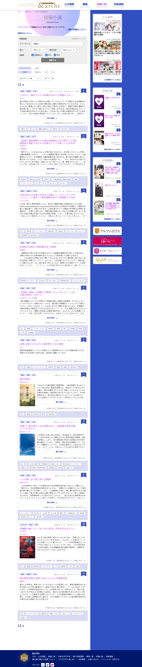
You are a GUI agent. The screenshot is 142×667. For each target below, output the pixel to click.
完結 (77, 566)
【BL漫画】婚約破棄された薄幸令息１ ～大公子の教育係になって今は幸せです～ (112, 206)
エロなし (63, 183)
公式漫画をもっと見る (112, 80)
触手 (43, 414)
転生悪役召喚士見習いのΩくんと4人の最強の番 (43, 578)
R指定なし (38, 55)
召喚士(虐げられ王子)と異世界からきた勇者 (41, 344)
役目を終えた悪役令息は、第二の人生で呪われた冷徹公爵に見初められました (107, 53)
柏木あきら (24, 382)
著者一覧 (89, 656)
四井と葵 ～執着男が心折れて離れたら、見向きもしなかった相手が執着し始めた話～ (112, 170)
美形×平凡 (25, 129)
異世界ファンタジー (28, 280)
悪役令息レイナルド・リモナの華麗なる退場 (107, 33)
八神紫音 (23, 148)
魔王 (61, 513)
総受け (23, 617)
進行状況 (52, 50)
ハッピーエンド (26, 183)
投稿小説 (99, 656)
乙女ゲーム (65, 614)
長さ (21, 50)
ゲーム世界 (43, 513)
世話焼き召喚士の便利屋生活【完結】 (38, 246)
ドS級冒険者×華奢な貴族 (62, 179)
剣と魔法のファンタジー (71, 464)
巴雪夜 (22, 250)
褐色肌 (23, 517)
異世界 (55, 129)
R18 (58, 55)
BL (34, 129)
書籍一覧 (51, 656)
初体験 (62, 566)
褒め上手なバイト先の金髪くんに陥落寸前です (112, 135)
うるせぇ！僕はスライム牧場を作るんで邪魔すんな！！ (47, 95)
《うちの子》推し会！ (67, 659)
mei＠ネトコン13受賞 (28, 298)
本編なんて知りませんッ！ (112, 98)
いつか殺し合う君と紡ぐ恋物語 (35, 479)
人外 (22, 332)
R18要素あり (71, 513)
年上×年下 (53, 280)
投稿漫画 (109, 656)
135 (21, 347)
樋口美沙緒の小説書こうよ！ (43, 659)
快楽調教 (24, 235)
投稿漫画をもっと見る (112, 219)
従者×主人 (55, 464)
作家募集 (81, 659)
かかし (22, 98)
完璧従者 (44, 464)
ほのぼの (64, 129)
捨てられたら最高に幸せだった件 (112, 116)
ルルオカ (23, 534)
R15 (49, 55)
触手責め (52, 414)
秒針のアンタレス (111, 185)
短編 (28, 328)
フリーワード (25, 44)
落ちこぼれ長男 (32, 464)
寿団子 (22, 581)
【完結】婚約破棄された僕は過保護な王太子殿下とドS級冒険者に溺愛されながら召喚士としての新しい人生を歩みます (48, 143)
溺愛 (75, 179)
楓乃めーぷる (25, 431)
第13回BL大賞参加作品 (38, 468)
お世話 (60, 468)
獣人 (65, 328)
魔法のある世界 (35, 179)
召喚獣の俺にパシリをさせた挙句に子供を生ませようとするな (47, 529)
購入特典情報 (78, 656)
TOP (34, 656)
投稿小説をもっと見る (112, 149)
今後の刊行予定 (64, 656)
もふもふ (53, 183)
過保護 (51, 468)
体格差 (72, 328)
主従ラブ (69, 468)
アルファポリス (24, 27)
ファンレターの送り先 (110, 659)
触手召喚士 (25, 379)
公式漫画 (41, 656)
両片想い (73, 367)
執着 (80, 328)
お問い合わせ (93, 659)
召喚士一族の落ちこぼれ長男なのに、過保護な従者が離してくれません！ (47, 427)
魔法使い (51, 231)
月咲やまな (24, 482)
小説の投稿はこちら (76, 29)
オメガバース (77, 614)
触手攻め (34, 235)
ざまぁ (43, 183)
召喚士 (46, 179)
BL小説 (53, 513)
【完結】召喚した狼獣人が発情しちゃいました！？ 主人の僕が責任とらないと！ (48, 293)
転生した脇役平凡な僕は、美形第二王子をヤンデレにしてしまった (107, 72)
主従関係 (31, 332)
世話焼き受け (65, 280)
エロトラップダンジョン (75, 231)
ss (56, 566)
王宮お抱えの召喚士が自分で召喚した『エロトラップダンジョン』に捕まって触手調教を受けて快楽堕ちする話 (47, 196)
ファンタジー (39, 231)
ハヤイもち (24, 200)
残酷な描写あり (43, 129)
